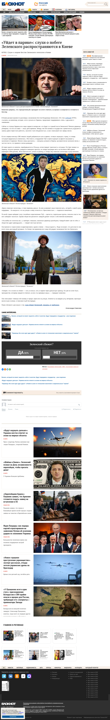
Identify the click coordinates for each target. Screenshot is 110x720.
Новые (4, 409)
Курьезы (82, 12)
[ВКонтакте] (3, 369)
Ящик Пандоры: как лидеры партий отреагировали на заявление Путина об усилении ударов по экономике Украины (93, 158)
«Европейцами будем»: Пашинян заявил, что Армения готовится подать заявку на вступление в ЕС (94, 139)
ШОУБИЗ (46, 9)
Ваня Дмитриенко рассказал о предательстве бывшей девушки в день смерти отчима (93, 57)
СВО (4, 12)
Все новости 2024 (93, 674)
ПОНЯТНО (13, 716)
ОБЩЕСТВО (6, 505)
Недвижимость (31, 668)
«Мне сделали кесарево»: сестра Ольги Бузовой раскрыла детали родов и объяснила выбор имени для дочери (95, 123)
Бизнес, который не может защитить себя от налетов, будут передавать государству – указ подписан (95, 76)
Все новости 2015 (93, 693)
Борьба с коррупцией (70, 12)
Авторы (54, 676)
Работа (34, 9)
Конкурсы (57, 668)
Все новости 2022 (93, 678)
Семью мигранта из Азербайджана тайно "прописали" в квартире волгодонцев (19, 654)
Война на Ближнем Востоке (16, 12)
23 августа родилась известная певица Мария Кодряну (70, 653)
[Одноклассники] (5, 369)
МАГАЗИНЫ (71, 9)
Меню (9, 9)
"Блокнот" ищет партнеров (74, 717)
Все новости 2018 (93, 686)
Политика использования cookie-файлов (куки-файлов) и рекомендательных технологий (43, 703)
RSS (71, 678)
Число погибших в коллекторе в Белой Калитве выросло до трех (70, 636)
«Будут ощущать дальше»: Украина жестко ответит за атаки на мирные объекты (93, 90)
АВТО (22, 9)
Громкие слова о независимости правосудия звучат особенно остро (94, 83)
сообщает (68, 118)
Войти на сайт (74, 674)
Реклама (54, 672)
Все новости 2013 (93, 697)
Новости (10, 668)
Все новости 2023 (93, 676)
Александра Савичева (73, 308)
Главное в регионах (13, 625)
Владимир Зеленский (54, 366)
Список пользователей (76, 672)
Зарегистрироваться (75, 676)
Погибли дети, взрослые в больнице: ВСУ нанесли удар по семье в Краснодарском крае (13, 641)
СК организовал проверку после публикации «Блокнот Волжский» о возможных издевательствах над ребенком (38, 660)
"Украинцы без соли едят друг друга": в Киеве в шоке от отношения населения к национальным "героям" (45, 333)
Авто (41, 668)
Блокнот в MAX (32, 12)
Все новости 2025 (93, 672)
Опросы (48, 668)
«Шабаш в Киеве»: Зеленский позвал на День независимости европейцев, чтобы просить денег (93, 132)
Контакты (54, 674)
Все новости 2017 (93, 688)
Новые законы (43, 12)
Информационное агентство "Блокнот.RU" (96, 717)
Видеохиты (67, 668)
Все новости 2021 (93, 680)
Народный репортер (92, 668)
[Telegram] (7, 369)
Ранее (16, 409)
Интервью (20, 668)
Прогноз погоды (55, 12)
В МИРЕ (4, 55)
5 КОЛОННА (58, 9)
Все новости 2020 (93, 682)
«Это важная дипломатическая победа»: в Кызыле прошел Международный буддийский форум (94, 107)
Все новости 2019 (93, 684)
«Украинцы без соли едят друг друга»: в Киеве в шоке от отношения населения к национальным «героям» (93, 115)
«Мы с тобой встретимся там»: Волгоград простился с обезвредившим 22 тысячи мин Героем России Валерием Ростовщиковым (38, 644)
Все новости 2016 (93, 691)
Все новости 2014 (93, 695)
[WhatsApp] (10, 369)
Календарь (78, 668)
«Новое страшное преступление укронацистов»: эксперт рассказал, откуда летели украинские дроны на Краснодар (94, 188)
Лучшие (10, 409)
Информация (56, 678)
